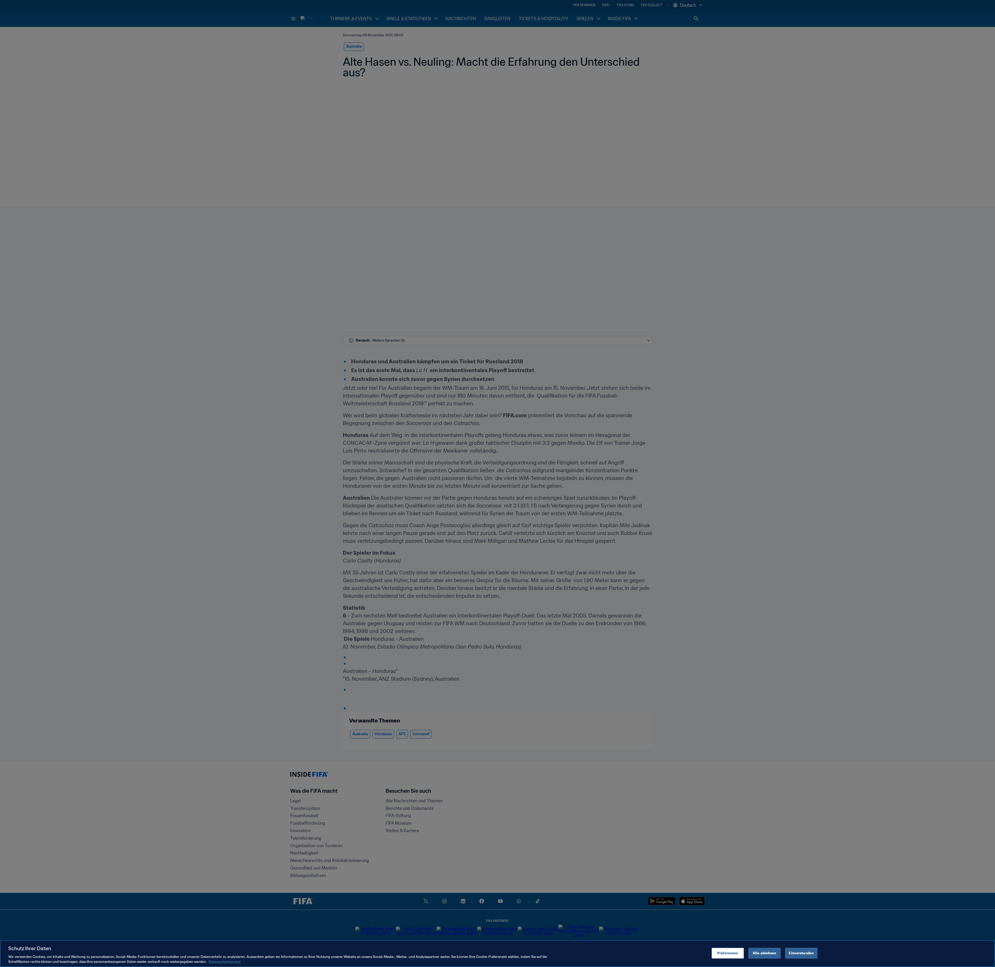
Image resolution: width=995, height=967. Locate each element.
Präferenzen (727, 953)
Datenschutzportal (224, 961)
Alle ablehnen (764, 953)
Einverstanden (801, 953)
